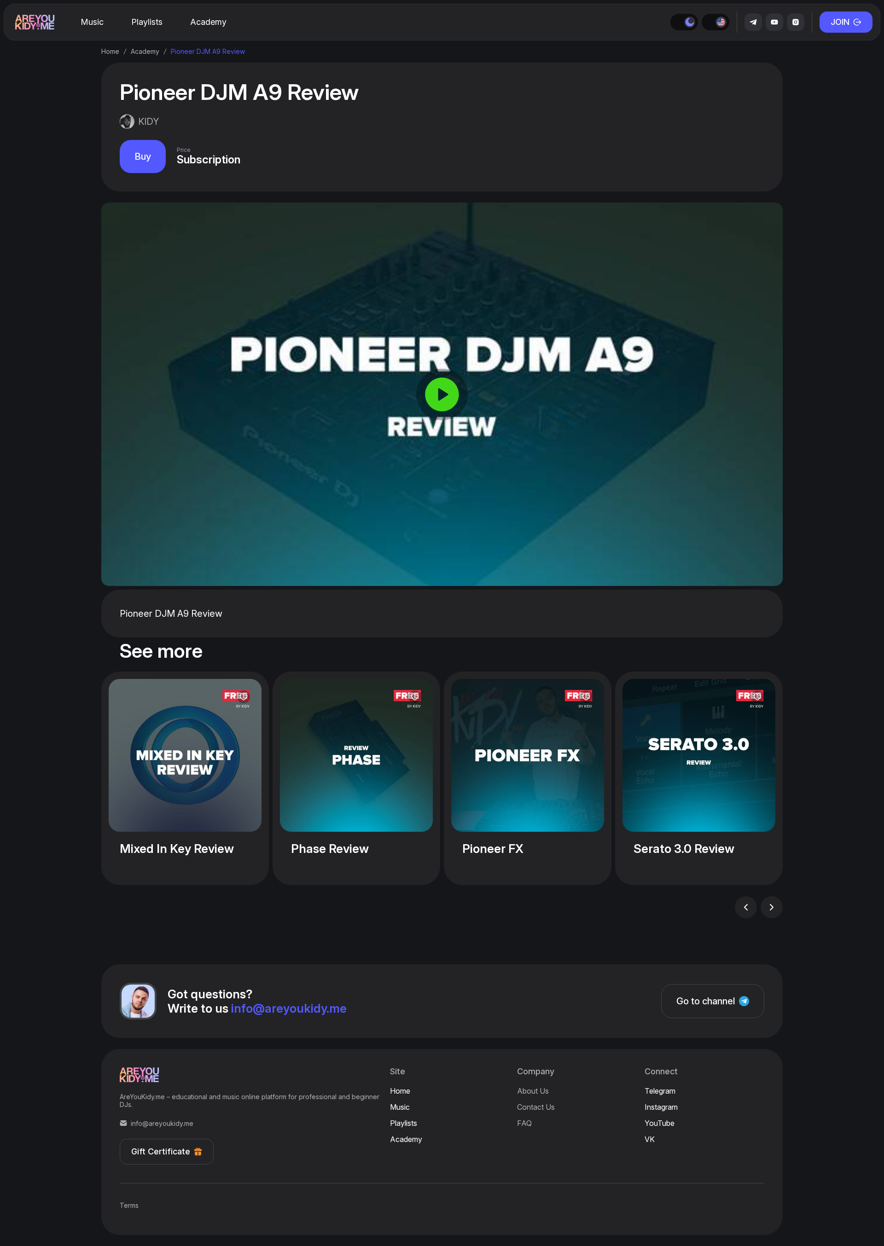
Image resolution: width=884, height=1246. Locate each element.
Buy (142, 156)
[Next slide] (772, 907)
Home (400, 1090)
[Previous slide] (746, 907)
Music (400, 1107)
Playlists (403, 1123)
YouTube (660, 1123)
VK (650, 1139)
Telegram (660, 1090)
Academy (406, 1139)
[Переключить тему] (684, 22)
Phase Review (330, 848)
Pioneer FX (492, 848)
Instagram (661, 1107)
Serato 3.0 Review (684, 848)
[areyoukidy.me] (35, 22)
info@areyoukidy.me (289, 1008)
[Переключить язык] (715, 22)
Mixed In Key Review (177, 848)
